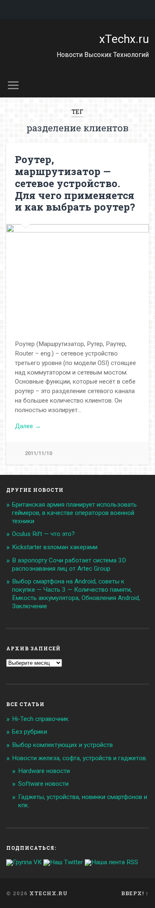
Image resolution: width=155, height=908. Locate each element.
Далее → (28, 426)
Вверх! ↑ (135, 893)
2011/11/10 (38, 453)
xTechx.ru (124, 39)
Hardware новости (44, 771)
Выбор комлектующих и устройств (62, 745)
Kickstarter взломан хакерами (55, 547)
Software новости (43, 783)
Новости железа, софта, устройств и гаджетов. (79, 758)
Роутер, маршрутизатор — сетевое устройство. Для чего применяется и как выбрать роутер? (75, 183)
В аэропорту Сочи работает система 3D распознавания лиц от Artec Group (69, 564)
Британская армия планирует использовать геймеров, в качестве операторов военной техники (74, 513)
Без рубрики (29, 731)
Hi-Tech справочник (40, 719)
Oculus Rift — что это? (43, 534)
